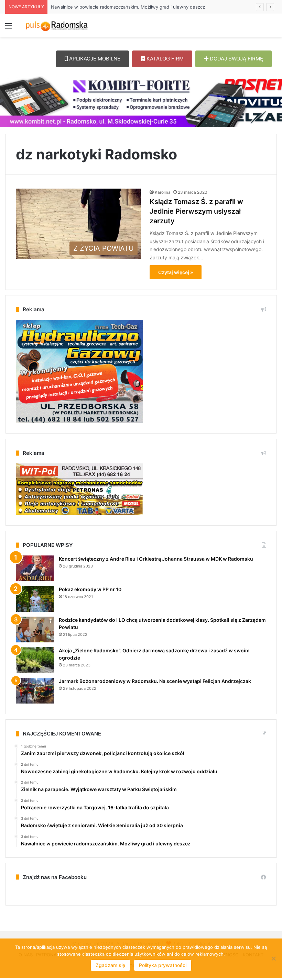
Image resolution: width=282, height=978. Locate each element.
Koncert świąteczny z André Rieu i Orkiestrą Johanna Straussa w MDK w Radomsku (156, 559)
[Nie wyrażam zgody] (273, 958)
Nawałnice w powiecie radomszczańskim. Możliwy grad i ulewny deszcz (128, 7)
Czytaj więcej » (175, 272)
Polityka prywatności (162, 965)
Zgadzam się (110, 965)
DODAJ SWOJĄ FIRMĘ (235, 58)
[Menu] (8, 28)
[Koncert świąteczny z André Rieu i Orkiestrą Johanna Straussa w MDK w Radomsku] (35, 568)
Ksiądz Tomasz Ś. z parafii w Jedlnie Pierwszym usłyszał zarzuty (196, 211)
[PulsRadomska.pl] (56, 25)
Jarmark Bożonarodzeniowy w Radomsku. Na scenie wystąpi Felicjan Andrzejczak (155, 681)
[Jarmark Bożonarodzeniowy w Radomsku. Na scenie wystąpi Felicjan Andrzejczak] (35, 691)
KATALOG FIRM (164, 58)
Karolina (163, 192)
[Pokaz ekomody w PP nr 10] (35, 599)
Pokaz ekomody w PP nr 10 (90, 589)
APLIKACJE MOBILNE (94, 58)
